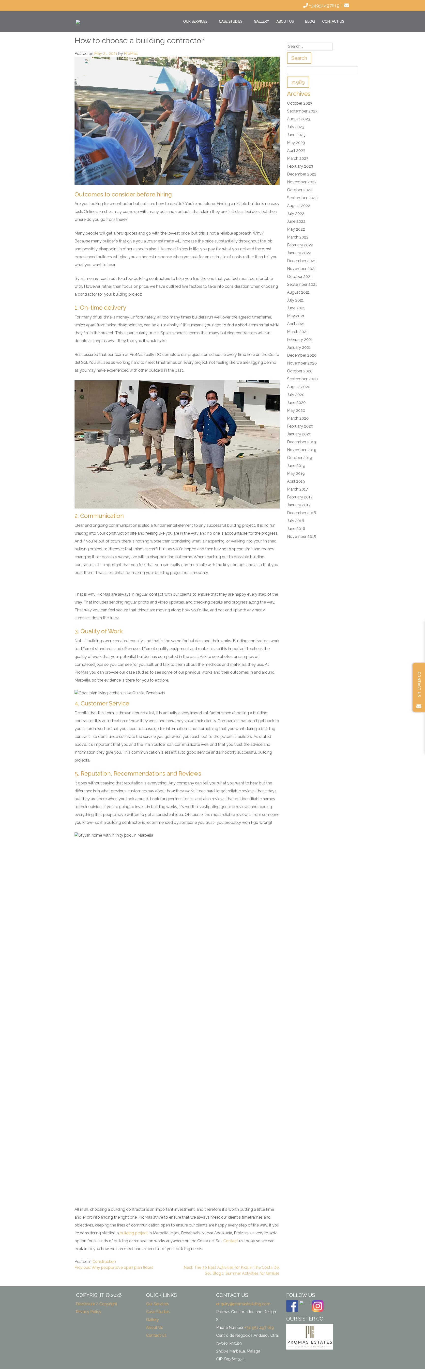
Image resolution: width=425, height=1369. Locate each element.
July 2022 (295, 213)
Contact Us (333, 21)
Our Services (195, 21)
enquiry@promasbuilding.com (243, 1304)
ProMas (131, 53)
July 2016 (295, 520)
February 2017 (300, 497)
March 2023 (297, 158)
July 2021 (295, 300)
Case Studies (230, 21)
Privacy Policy (88, 1311)
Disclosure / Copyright (96, 1304)
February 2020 (300, 426)
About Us (285, 21)
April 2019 (296, 481)
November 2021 (301, 268)
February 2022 (300, 245)
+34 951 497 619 (259, 1327)
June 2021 (296, 308)
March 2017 (297, 489)
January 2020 (299, 434)
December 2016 (301, 512)
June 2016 (296, 528)
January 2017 (299, 505)
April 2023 (296, 150)
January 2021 (299, 347)
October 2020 (300, 371)
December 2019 (301, 442)
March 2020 (298, 418)
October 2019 (299, 457)
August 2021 (298, 292)
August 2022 (298, 205)
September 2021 (302, 284)
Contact (230, 1241)
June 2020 (296, 402)
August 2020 (298, 386)
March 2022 (297, 237)
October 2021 (299, 276)
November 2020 (302, 363)
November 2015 (301, 536)
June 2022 (296, 221)
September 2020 (302, 379)
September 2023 (302, 111)
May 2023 (296, 142)
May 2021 (295, 316)
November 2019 (301, 449)
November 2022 (302, 182)
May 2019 (296, 473)
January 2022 (299, 253)
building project (134, 1233)
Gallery (261, 21)
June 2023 (296, 134)
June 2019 (296, 465)
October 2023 (299, 103)
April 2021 (296, 323)
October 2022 (299, 190)
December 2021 (301, 260)
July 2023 (295, 127)
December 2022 (301, 174)
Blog (310, 21)
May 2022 (296, 229)
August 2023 (298, 119)
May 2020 (296, 410)
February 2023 (300, 166)
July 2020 (295, 394)
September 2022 (302, 197)
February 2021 (300, 339)
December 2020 (302, 355)
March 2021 (297, 331)
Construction (104, 1261)
